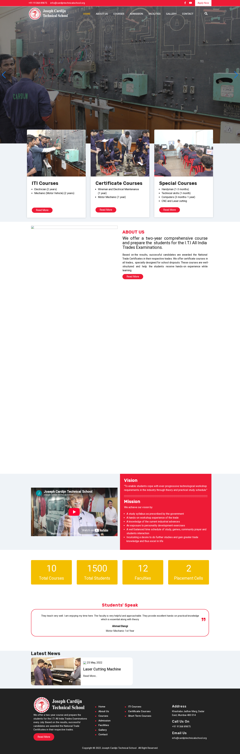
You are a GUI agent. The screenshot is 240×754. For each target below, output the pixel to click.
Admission (136, 13)
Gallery (171, 13)
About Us (102, 13)
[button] (4, 74)
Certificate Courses (139, 711)
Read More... (90, 675)
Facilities (154, 13)
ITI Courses (134, 706)
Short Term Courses (139, 715)
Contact (187, 13)
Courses (118, 13)
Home (86, 13)
